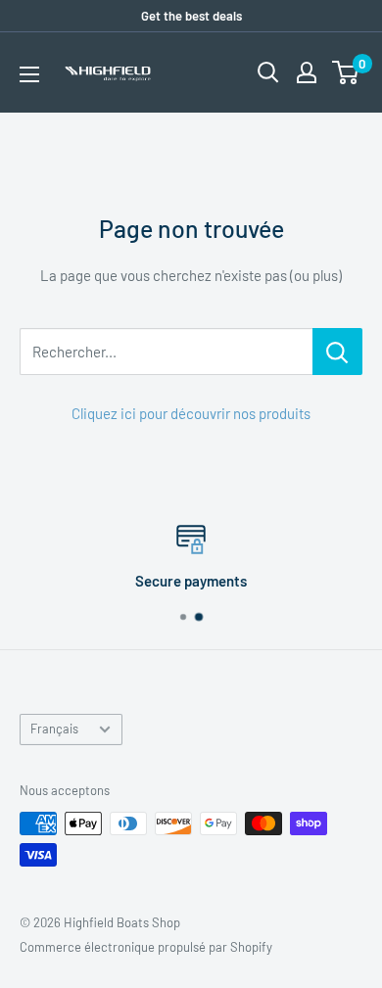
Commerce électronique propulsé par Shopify (146, 947)
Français (54, 728)
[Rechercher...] (337, 351)
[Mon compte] (306, 72)
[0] (346, 72)
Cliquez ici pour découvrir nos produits (191, 413)
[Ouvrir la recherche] (268, 72)
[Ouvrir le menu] (29, 74)
